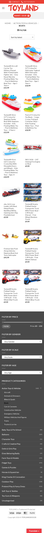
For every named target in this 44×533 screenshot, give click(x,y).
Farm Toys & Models (10, 458)
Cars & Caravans (10, 406)
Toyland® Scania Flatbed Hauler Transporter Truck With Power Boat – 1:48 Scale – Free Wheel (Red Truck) (11, 294)
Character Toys (8, 439)
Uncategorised (8, 500)
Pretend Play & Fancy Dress (13, 486)
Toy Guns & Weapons (11, 496)
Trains (6, 421)
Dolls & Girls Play (9, 448)
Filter (6, 326)
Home (8, 23)
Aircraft (7, 392)
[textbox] (21, 341)
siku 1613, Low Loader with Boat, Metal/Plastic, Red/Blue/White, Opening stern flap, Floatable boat (11, 209)
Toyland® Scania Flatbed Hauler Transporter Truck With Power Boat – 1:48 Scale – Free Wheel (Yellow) (32, 254)
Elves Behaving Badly (11, 453)
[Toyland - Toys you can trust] (23, 8)
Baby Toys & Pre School (11, 430)
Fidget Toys (6, 463)
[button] (3, 8)
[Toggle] (40, 388)
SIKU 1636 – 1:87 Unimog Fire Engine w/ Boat (32, 162)
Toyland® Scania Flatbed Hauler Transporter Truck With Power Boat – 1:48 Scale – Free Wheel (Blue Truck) (32, 294)
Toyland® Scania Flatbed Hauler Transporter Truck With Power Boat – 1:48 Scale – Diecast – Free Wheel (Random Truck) (32, 211)
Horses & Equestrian (10, 472)
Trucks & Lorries (10, 424)
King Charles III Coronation (13, 477)
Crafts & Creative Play (11, 444)
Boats (6, 403)
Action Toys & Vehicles (25, 23)
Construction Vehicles (12, 410)
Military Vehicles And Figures (15, 417)
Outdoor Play (7, 481)
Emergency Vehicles (11, 414)
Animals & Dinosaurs (12, 396)
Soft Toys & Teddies (10, 491)
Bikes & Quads (9, 399)
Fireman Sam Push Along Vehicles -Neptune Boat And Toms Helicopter (11, 252)
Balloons (5, 434)
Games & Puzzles (9, 467)
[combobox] (22, 341)
